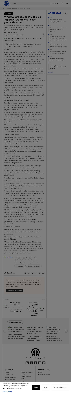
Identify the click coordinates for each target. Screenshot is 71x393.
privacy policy (7, 391)
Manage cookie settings (60, 387)
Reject (45, 387)
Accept (36, 387)
